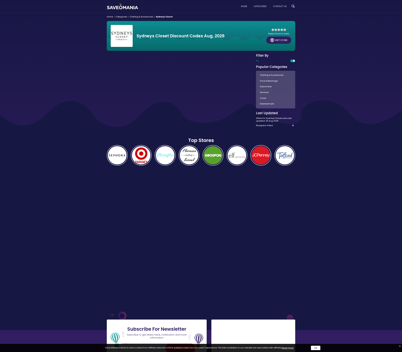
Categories (260, 6)
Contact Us (280, 6)
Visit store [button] (281, 40)
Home (244, 6)
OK (315, 347)
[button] (293, 6)
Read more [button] (288, 348)
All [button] (257, 60)
